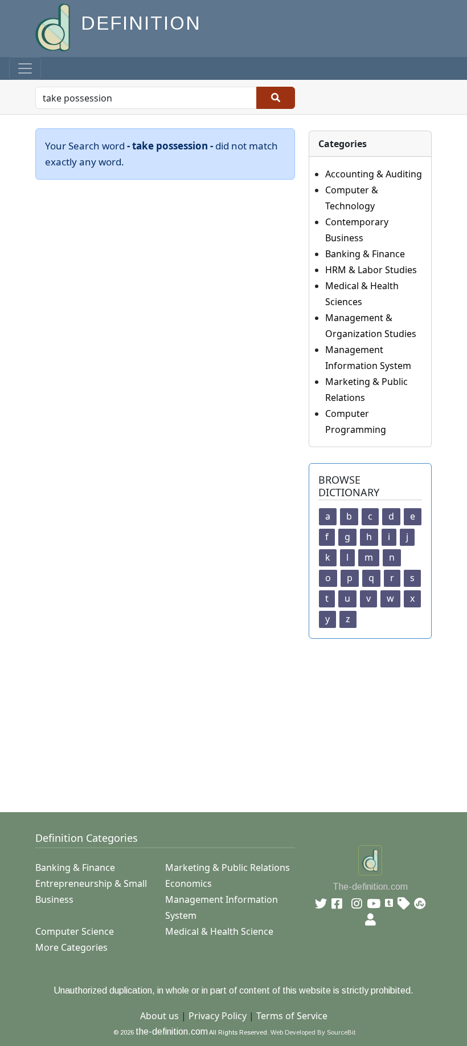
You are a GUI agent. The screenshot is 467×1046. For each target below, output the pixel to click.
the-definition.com (172, 1031)
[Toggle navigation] (25, 68)
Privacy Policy (218, 1015)
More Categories (71, 947)
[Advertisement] (240, 718)
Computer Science (74, 931)
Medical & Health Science (219, 931)
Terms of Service (291, 1015)
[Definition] (53, 26)
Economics (188, 883)
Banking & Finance (365, 254)
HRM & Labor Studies (371, 269)
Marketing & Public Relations (227, 867)
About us (159, 1015)
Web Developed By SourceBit (313, 1032)
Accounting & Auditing (373, 174)
